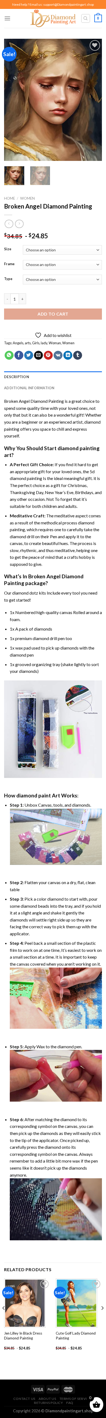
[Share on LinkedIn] (67, 355)
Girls (35, 343)
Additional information (29, 388)
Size (7, 249)
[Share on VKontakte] (58, 355)
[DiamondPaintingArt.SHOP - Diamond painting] (53, 18)
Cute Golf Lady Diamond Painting (76, 1335)
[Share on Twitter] (28, 355)
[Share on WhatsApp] (9, 355)
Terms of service (76, 1399)
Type (8, 279)
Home (9, 198)
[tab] (53, 376)
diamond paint (33, 795)
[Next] (93, 99)
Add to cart (53, 313)
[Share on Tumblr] (77, 355)
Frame (9, 264)
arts (28, 343)
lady (44, 343)
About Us (47, 1399)
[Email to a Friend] (38, 355)
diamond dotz (25, 592)
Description (16, 377)
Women (27, 198)
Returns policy (48, 1403)
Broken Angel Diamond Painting (34, 401)
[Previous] (13, 99)
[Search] (85, 18)
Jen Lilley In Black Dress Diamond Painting (23, 1335)
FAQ (69, 1403)
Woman (55, 343)
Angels (18, 343)
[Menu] (7, 18)
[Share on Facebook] (18, 355)
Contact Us (24, 1399)
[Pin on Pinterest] (48, 355)
